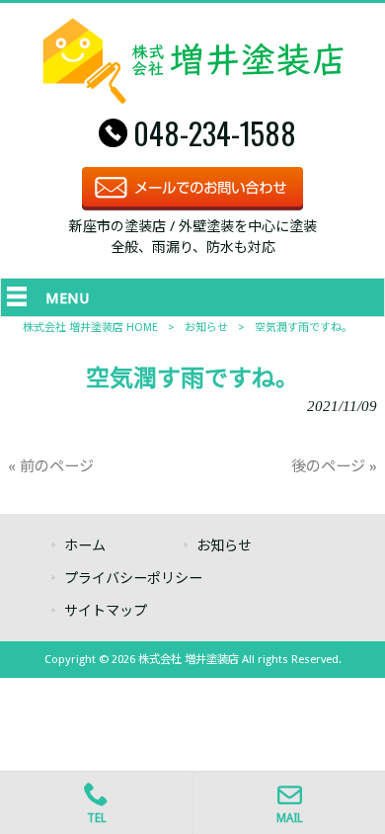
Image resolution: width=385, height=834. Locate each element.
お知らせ (206, 327)
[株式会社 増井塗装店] (193, 99)
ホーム (85, 545)
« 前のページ (51, 466)
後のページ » (334, 466)
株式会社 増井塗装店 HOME (90, 327)
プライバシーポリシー (133, 578)
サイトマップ (105, 611)
